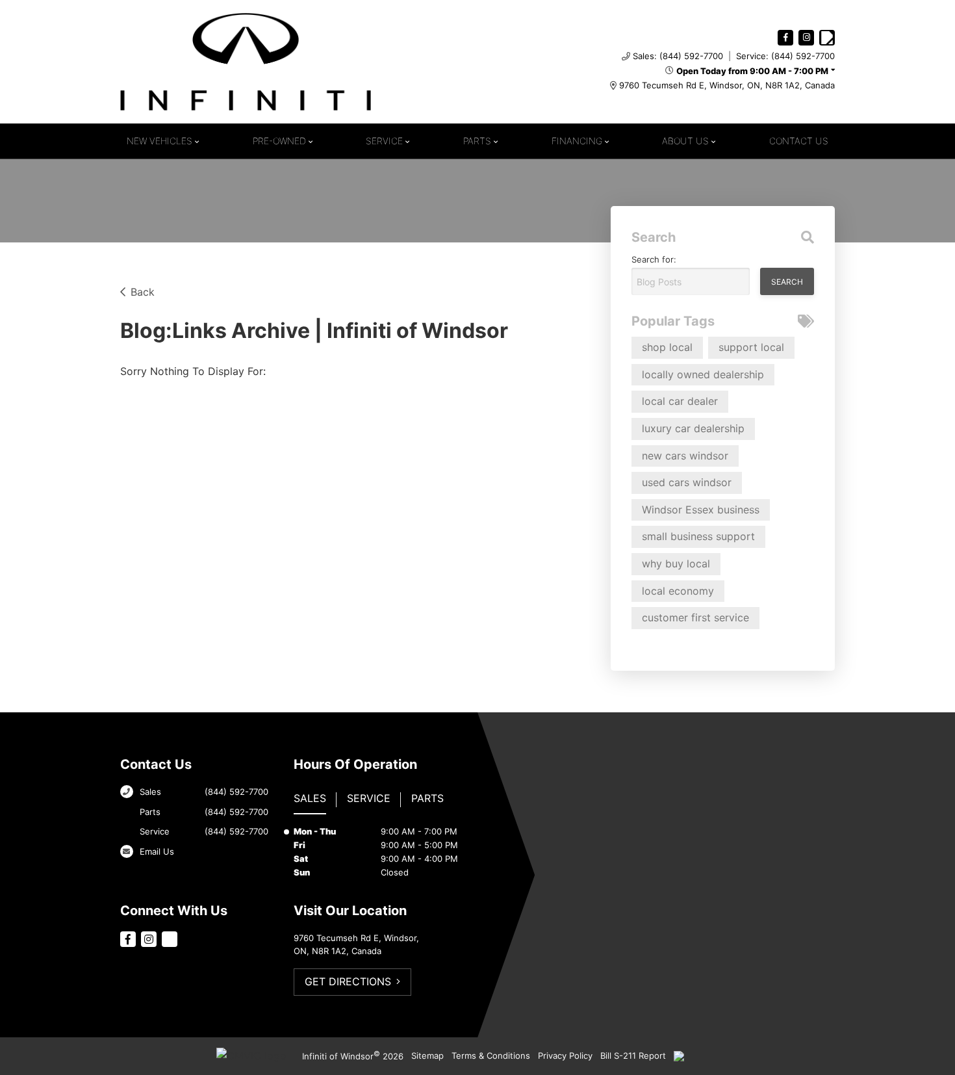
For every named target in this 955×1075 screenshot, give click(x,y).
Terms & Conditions (491, 1055)
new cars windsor (685, 455)
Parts (477, 140)
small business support (698, 536)
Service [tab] (368, 798)
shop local (667, 347)
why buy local (676, 563)
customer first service (695, 617)
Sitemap (427, 1055)
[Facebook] (785, 37)
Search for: (653, 259)
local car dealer (680, 401)
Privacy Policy (565, 1055)
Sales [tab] (310, 798)
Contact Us (798, 140)
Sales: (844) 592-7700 (678, 56)
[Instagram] (806, 37)
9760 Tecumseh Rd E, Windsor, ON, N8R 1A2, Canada (727, 85)
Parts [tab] (427, 798)
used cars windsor (687, 482)
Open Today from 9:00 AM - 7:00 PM (752, 71)
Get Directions (348, 981)
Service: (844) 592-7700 (785, 56)
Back (143, 291)
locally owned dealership (703, 374)
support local (751, 347)
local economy (678, 590)
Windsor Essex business (700, 509)
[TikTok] (827, 37)
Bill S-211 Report (633, 1055)
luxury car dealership (693, 428)
